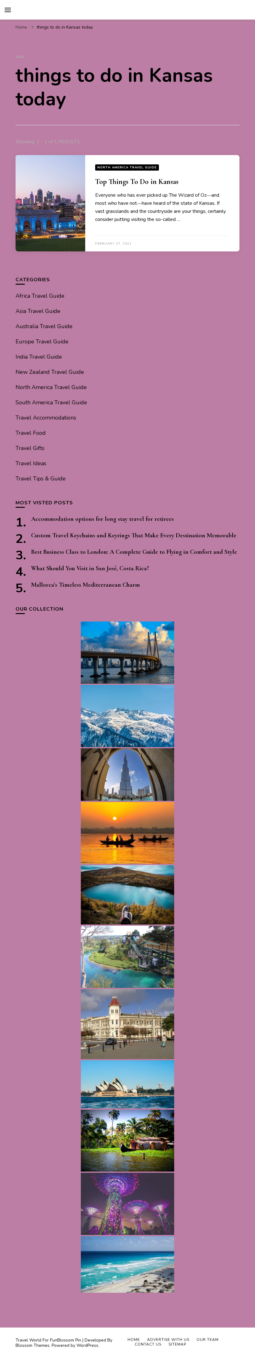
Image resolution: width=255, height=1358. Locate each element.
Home (134, 1339)
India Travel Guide (39, 356)
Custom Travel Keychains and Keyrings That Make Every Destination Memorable (133, 535)
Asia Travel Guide (38, 311)
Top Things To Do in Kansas (136, 181)
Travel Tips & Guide (41, 478)
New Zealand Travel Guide (50, 372)
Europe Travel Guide (42, 341)
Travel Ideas (31, 463)
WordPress (87, 1345)
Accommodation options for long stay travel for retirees (102, 519)
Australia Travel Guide (44, 326)
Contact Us (148, 1344)
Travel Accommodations (46, 417)
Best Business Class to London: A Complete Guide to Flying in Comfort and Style (134, 552)
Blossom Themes (32, 1345)
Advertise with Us (168, 1339)
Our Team (208, 1339)
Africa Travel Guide (40, 296)
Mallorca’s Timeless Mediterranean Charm (85, 585)
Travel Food (31, 433)
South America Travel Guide (51, 402)
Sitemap (177, 1344)
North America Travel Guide (127, 167)
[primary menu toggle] (8, 10)
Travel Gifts (30, 448)
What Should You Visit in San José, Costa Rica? (90, 568)
